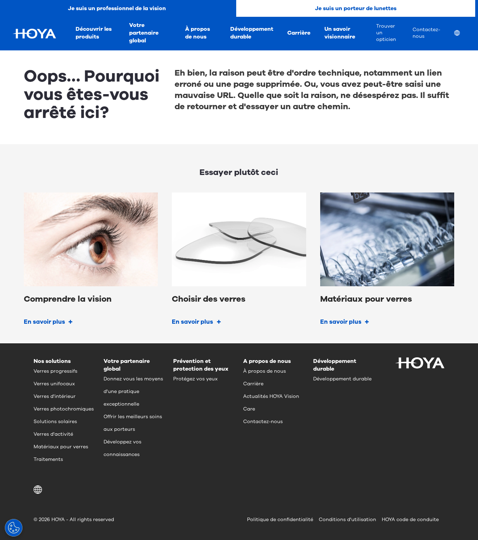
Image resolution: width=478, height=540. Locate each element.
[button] (39, 489)
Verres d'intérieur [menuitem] (55, 396)
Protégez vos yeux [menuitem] (195, 379)
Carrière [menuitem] (298, 33)
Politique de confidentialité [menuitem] (280, 519)
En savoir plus (44, 322)
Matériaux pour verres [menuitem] (61, 446)
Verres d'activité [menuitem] (53, 434)
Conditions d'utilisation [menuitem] (347, 519)
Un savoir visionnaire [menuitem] (339, 33)
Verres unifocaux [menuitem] (54, 383)
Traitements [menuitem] (48, 459)
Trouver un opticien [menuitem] (386, 33)
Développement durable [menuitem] (251, 33)
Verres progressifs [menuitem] (55, 371)
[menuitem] (462, 33)
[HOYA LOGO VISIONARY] (34, 33)
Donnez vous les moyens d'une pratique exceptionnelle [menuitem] (133, 391)
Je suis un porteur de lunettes (355, 8)
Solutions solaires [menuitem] (55, 421)
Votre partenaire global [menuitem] (144, 32)
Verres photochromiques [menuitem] (64, 409)
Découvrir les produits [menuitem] (94, 33)
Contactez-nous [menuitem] (426, 33)
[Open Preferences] (13, 528)
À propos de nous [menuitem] (197, 33)
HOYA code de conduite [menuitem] (410, 519)
